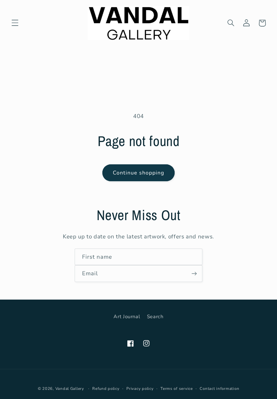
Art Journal (127, 316)
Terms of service (176, 388)
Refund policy (106, 388)
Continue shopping (138, 173)
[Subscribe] (194, 273)
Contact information (219, 388)
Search (155, 316)
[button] (15, 23)
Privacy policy (139, 388)
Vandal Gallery (69, 388)
